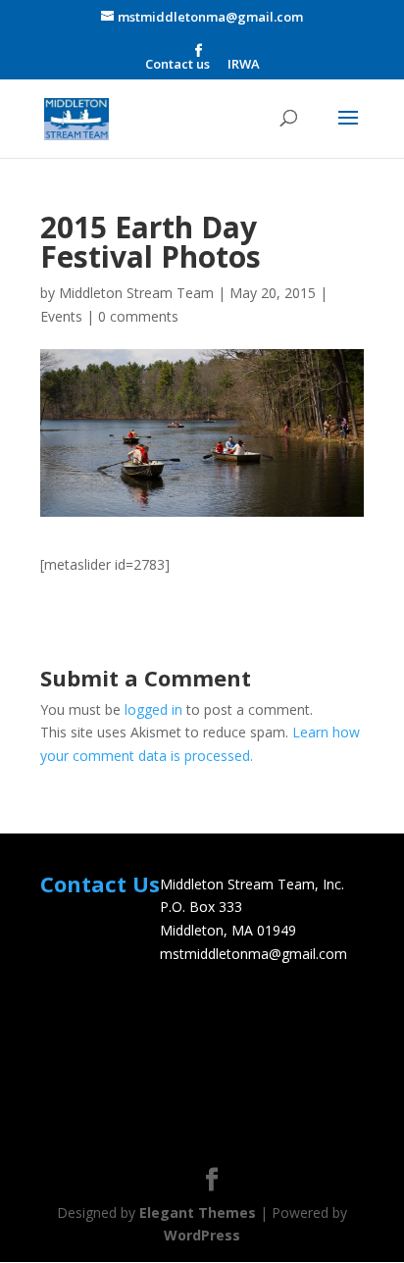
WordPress (202, 1235)
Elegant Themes (197, 1212)
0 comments (138, 316)
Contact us (177, 65)
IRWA (243, 65)
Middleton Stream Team (136, 292)
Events (61, 316)
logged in (153, 709)
